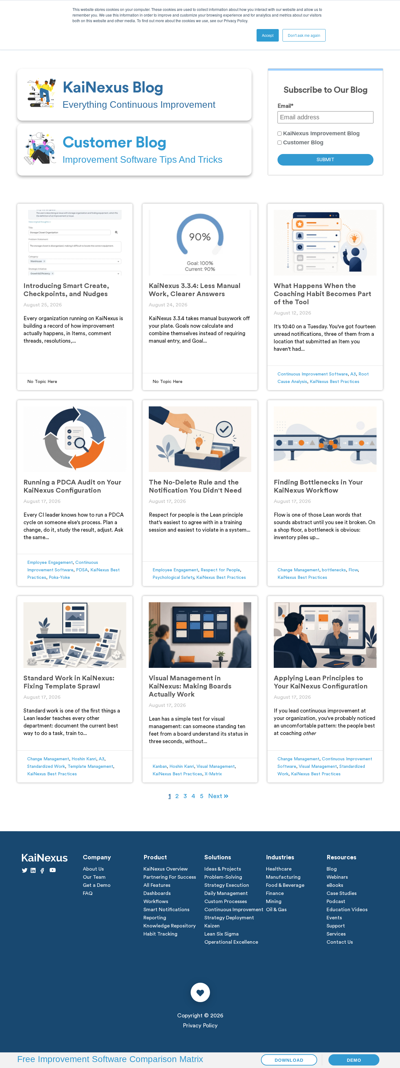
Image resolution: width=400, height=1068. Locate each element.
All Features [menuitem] (156, 885)
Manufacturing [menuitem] (283, 877)
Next (216, 796)
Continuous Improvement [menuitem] (233, 909)
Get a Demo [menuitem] (97, 885)
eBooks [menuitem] (335, 885)
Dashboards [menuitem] (157, 893)
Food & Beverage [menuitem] (285, 885)
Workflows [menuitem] (155, 901)
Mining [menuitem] (274, 901)
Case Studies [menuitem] (342, 893)
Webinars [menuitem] (337, 877)
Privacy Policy (200, 1025)
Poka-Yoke (59, 577)
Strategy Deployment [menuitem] (229, 917)
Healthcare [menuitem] (279, 869)
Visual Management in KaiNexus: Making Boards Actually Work (190, 686)
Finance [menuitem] (275, 893)
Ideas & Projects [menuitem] (222, 869)
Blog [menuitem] (332, 869)
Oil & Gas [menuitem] (276, 909)
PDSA (82, 570)
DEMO (354, 1060)
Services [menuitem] (336, 933)
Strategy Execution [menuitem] (226, 885)
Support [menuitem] (336, 925)
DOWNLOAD (289, 1060)
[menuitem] (134, 94)
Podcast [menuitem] (336, 901)
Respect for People (220, 570)
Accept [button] (267, 35)
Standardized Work (46, 766)
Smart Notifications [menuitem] (166, 909)
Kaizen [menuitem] (212, 925)
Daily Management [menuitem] (226, 893)
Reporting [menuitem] (154, 917)
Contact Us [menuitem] (340, 942)
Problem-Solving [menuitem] (223, 877)
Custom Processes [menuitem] (225, 901)
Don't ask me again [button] (304, 35)
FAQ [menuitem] (87, 893)
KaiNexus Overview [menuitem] (165, 869)
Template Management (90, 766)
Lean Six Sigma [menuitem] (221, 933)
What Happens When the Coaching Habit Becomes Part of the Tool (322, 293)
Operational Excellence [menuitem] (231, 942)
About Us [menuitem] (93, 869)
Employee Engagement (50, 562)
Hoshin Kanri (84, 759)
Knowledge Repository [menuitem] (169, 925)
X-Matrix (213, 774)
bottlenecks (334, 570)
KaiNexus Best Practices (334, 382)
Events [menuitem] (334, 917)
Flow (353, 570)
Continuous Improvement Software (313, 374)
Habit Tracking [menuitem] (160, 933)
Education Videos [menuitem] (347, 909)
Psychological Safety (173, 577)
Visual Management (216, 766)
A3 (353, 374)
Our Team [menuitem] (94, 877)
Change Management (298, 570)
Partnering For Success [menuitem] (169, 877)
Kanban (159, 766)
